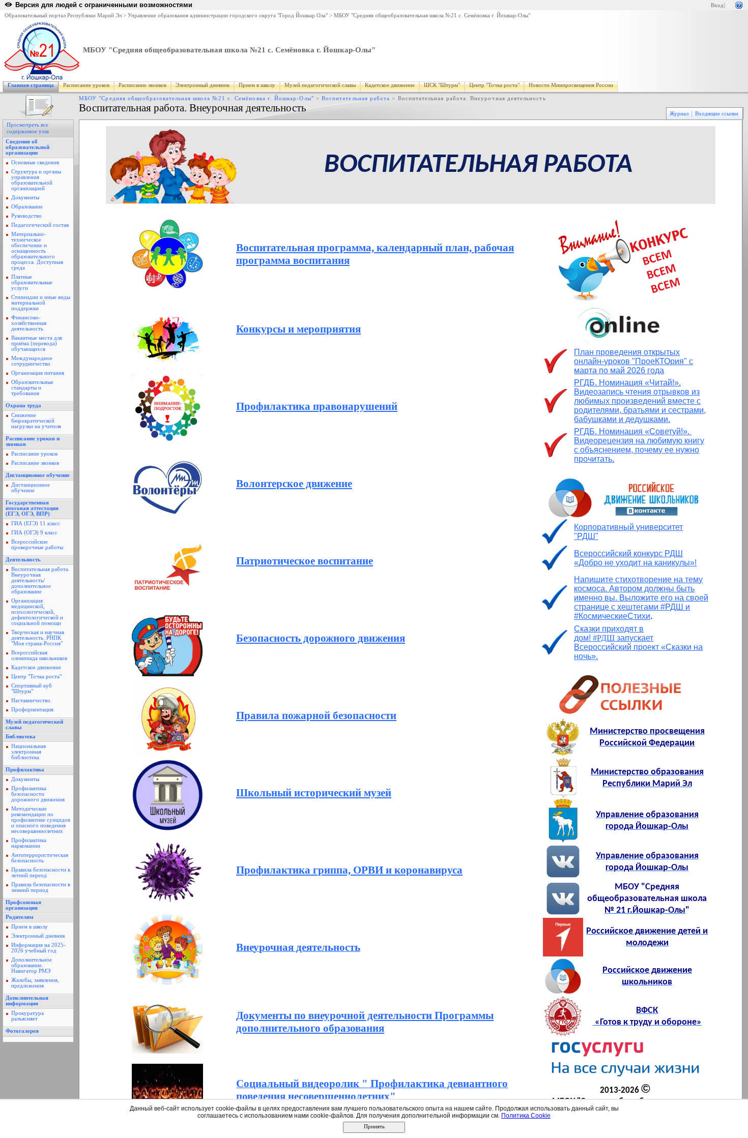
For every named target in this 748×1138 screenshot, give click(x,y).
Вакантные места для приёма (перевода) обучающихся (36, 343)
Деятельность (23, 559)
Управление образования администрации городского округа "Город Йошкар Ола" (228, 15)
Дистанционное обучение (38, 475)
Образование (27, 206)
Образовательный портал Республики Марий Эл (63, 15)
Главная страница (31, 85)
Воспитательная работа (356, 98)
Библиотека (21, 736)
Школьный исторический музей (313, 793)
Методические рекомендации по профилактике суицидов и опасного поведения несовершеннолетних (40, 820)
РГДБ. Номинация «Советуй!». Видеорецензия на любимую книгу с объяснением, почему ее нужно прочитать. (639, 445)
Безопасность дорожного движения (320, 638)
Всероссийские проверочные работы (37, 544)
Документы (25, 197)
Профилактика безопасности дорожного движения (38, 794)
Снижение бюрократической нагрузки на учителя (36, 420)
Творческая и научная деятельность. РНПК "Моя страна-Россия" (37, 638)
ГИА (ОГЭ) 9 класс (34, 532)
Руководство (26, 216)
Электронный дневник (202, 85)
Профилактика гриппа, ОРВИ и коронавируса (349, 870)
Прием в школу (257, 85)
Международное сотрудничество (31, 361)
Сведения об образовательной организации (27, 147)
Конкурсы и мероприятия (298, 329)
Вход (717, 5)
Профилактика (25, 769)
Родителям (20, 917)
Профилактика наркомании (28, 843)
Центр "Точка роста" (494, 85)
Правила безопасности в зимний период (40, 887)
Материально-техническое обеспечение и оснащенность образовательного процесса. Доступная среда (37, 251)
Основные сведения (35, 162)
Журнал (679, 113)
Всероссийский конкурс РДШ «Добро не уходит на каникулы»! (635, 558)
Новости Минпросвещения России (571, 85)
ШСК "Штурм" (442, 85)
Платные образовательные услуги (31, 282)
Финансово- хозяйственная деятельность (28, 323)
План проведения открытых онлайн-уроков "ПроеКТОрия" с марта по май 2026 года (633, 361)
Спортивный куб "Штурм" (31, 688)
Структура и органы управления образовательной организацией (36, 180)
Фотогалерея (22, 1031)
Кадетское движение (390, 85)
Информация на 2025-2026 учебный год (38, 947)
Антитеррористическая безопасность (39, 857)
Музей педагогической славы (320, 85)
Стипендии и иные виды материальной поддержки (40, 302)
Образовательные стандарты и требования (32, 387)
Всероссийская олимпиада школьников (39, 655)
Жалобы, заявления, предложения (35, 983)
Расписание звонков (142, 85)
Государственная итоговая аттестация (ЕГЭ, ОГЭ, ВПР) (32, 508)
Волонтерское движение (294, 483)
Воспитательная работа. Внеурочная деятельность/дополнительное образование (40, 580)
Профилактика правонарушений (316, 406)
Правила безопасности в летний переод (40, 872)
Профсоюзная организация (23, 905)
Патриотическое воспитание (304, 561)
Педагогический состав (40, 225)
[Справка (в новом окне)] (739, 4)
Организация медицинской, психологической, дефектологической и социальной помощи (37, 612)
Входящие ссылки (716, 113)
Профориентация (32, 709)
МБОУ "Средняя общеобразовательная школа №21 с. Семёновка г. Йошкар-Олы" (432, 15)
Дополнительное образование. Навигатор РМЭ (31, 965)
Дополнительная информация (27, 1000)
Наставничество (30, 700)
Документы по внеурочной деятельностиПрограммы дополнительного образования (365, 1021)
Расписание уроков (86, 85)
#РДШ (638, 647)
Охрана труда (23, 405)
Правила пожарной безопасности (316, 715)
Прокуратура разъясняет (27, 1016)
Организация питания (37, 373)
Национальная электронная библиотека (28, 751)
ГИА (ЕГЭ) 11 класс (35, 523)
